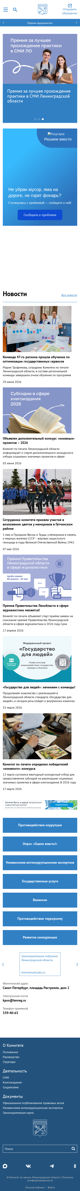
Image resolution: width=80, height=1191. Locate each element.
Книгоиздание (12, 1082)
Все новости (69, 295)
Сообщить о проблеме (40, 215)
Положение (10, 1052)
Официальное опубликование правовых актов (33, 1103)
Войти (51, 1187)
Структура (9, 1062)
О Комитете (13, 1045)
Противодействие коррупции (40, 825)
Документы (13, 1096)
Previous (3, 964)
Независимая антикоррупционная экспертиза (40, 862)
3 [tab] (44, 120)
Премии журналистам (39, 23)
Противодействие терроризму (40, 918)
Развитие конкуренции (40, 937)
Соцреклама (11, 1087)
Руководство (11, 1057)
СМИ (6, 1077)
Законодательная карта (18, 1112)
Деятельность (15, 1071)
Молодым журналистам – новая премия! (38, 93)
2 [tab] (40, 120)
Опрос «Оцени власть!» (40, 844)
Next (77, 964)
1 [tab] (36, 120)
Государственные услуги (40, 881)
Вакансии (40, 900)
